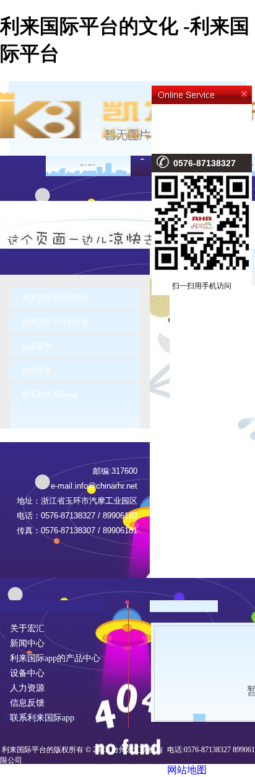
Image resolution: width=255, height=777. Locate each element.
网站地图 (187, 770)
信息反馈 (23, 703)
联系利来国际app (49, 394)
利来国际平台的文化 (55, 321)
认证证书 (37, 346)
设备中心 (23, 673)
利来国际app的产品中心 (51, 658)
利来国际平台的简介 (55, 297)
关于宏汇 (23, 628)
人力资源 (23, 688)
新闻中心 (23, 643)
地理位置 (37, 370)
